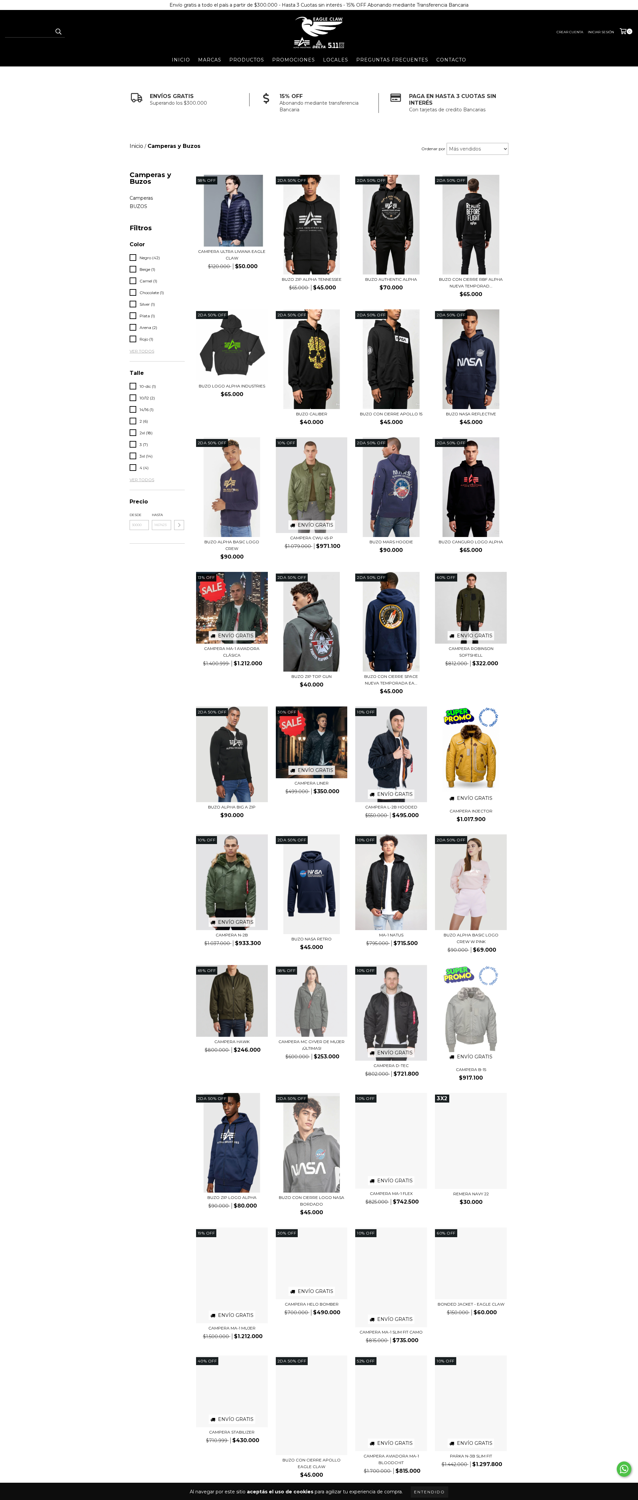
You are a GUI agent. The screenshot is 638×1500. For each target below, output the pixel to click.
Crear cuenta (570, 32)
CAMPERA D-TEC (391, 1065)
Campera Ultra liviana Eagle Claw (232, 255)
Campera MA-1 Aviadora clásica (232, 652)
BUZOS (138, 206)
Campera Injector (471, 810)
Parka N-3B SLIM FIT (471, 1455)
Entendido (429, 1491)
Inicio (181, 60)
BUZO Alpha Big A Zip (232, 806)
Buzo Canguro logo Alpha (471, 541)
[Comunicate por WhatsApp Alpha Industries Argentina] (624, 1469)
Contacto (451, 60)
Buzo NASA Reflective (471, 413)
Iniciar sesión (601, 32)
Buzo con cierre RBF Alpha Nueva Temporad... (471, 282)
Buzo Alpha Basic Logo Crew (231, 545)
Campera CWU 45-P (311, 537)
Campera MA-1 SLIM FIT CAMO (391, 1332)
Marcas (209, 60)
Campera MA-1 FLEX (391, 1193)
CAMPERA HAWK (232, 1041)
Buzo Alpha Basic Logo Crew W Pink (471, 938)
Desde (136, 515)
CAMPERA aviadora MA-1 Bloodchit (391, 1459)
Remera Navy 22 (471, 1193)
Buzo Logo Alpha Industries (232, 385)
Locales (335, 60)
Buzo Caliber (311, 413)
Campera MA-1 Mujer (232, 1328)
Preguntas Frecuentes (392, 60)
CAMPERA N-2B (232, 934)
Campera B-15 (471, 1069)
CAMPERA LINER (311, 783)
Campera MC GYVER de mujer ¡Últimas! (311, 1045)
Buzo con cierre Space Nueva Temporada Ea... (391, 680)
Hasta (157, 515)
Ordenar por (433, 148)
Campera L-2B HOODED (391, 806)
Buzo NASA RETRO (311, 938)
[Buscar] (58, 32)
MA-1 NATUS (391, 934)
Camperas (141, 198)
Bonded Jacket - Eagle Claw (471, 1304)
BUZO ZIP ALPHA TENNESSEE (312, 279)
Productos (246, 60)
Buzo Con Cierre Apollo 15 (391, 413)
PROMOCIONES (293, 60)
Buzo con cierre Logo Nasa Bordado (311, 1201)
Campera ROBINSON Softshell (471, 652)
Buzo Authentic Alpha (391, 279)
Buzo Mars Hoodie (391, 541)
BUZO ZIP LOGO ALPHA (232, 1197)
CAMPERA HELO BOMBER (312, 1304)
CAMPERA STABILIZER (232, 1432)
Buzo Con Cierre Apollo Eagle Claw (311, 1463)
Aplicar (179, 525)
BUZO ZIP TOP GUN (311, 676)
